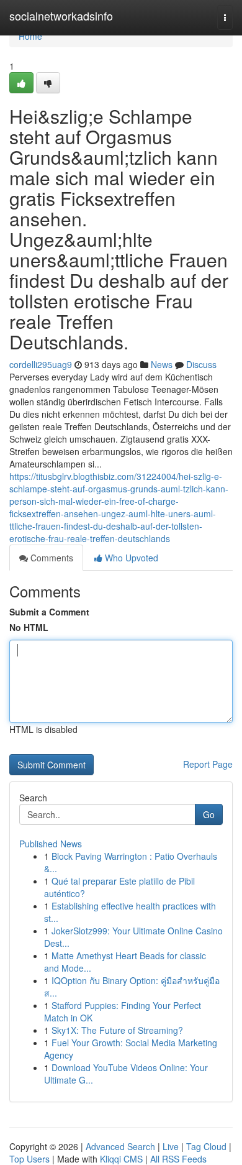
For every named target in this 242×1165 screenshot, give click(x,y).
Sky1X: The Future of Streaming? (117, 1030)
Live (171, 1146)
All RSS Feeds (178, 1159)
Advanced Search (120, 1146)
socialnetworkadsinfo (61, 15)
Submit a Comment (49, 612)
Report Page (208, 764)
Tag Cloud (206, 1146)
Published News (50, 843)
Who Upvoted (130, 557)
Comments (50, 557)
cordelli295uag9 (40, 364)
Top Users (29, 1159)
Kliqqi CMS (121, 1159)
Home (30, 36)
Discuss (201, 364)
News (162, 364)
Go (209, 814)
